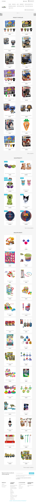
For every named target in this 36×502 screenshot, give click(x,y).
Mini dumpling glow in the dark (10, 173)
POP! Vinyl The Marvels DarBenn (26, 115)
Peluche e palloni (29, 6)
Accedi (20, 485)
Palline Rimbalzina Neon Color (26, 297)
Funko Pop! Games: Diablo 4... (26, 148)
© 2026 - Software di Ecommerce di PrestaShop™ (18, 500)
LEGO (18, 4)
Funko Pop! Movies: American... (26, 82)
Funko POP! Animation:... (26, 49)
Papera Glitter (26, 346)
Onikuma (14, 4)
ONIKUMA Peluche (26, 189)
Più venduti (3, 486)
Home (10, 4)
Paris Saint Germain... (10, 222)
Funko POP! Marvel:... (9, 65)
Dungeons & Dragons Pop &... (9, 115)
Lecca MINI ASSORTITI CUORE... (10, 445)
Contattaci (4, 1)
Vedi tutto (11, 8)
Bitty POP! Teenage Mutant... (26, 32)
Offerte (3, 484)
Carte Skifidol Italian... (10, 363)
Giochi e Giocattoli (29, 4)
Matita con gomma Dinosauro (26, 429)
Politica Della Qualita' (13, 496)
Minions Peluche (10, 462)
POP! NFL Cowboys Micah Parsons (9, 49)
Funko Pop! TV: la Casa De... (26, 98)
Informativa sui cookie (13, 495)
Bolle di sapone (9, 297)
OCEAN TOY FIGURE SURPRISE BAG (9, 412)
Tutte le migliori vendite (28, 467)
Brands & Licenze (12, 6)
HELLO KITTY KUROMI (26, 206)
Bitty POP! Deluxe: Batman (26, 65)
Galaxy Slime (26, 264)
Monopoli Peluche (10, 429)
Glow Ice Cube (26, 412)
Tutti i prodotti (30, 153)
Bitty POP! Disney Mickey (10, 148)
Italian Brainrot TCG (26, 462)
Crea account (21, 486)
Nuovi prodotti (4, 485)
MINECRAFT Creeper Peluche (10, 206)
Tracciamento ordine (22, 484)
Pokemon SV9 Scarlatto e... (10, 346)
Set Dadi (26, 379)
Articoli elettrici (20, 6)
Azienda (11, 490)
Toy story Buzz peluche (10, 189)
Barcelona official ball (26, 222)
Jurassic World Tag (26, 330)
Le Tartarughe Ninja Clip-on (26, 396)
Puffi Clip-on (26, 363)
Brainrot (22, 4)
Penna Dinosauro (26, 445)
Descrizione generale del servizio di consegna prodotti (13, 486)
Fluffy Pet (9, 264)
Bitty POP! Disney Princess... (9, 82)
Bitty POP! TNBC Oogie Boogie (9, 98)
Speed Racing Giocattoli (10, 330)
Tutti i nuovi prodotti (29, 228)
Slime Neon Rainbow (10, 396)
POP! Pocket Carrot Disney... (26, 131)
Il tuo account (22, 482)
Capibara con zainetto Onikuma (26, 173)
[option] (18, 13)
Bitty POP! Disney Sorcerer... (9, 32)
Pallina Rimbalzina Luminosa (10, 379)
